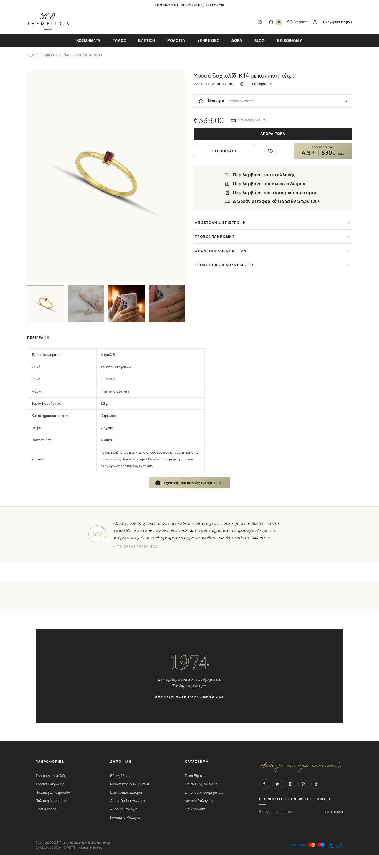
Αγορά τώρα (272, 134)
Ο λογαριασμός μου (337, 22)
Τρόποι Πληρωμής (50, 784)
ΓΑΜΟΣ (119, 40)
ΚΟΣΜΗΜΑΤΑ (88, 40)
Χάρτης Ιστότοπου (90, 847)
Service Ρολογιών (199, 800)
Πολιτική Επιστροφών (53, 792)
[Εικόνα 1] (45, 303)
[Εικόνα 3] (126, 303)
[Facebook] (264, 784)
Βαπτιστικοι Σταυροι (126, 792)
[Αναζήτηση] (260, 22)
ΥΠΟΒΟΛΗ (333, 812)
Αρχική (32, 54)
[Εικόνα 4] (167, 303)
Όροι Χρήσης (46, 809)
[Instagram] (290, 784)
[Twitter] (277, 784)
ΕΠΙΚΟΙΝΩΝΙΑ (290, 40)
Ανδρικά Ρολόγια (124, 809)
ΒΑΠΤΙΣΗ (146, 40)
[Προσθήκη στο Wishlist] (270, 151)
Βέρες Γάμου (120, 775)
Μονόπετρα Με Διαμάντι (129, 784)
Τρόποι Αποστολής (51, 775)
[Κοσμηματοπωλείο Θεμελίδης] (48, 22)
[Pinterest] (303, 784)
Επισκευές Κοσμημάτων (204, 792)
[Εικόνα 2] (86, 303)
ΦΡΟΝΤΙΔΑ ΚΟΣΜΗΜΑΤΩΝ (221, 251)
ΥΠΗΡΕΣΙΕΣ (208, 40)
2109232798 (215, 5)
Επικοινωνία (195, 809)
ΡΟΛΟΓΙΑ (176, 40)
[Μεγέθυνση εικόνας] (106, 176)
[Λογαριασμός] (315, 22)
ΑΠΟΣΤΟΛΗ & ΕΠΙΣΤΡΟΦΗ (220, 222)
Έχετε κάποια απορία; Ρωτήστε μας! (190, 483)
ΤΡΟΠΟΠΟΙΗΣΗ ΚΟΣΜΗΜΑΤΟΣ (224, 265)
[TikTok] (316, 784)
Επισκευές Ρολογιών (201, 784)
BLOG (259, 40)
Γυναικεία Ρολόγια (125, 817)
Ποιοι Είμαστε (195, 775)
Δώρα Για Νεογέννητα (127, 800)
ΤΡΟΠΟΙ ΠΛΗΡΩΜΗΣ (215, 237)
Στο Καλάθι (224, 151)
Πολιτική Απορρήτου (52, 800)
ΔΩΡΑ (236, 40)
